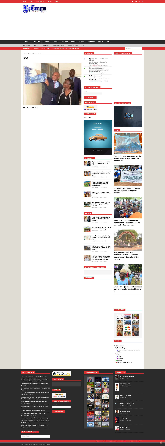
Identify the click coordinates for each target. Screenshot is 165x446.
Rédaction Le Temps (96, 65)
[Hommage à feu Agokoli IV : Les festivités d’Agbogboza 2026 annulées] (87, 204)
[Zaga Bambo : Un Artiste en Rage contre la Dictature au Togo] (120, 333)
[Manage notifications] (161, 442)
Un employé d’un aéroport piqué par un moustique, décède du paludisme (35, 389)
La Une (24, 1)
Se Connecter (26, 45)
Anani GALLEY (125, 427)
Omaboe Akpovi (125, 396)
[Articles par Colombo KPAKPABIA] (117, 379)
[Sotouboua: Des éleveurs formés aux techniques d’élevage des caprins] (128, 175)
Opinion (65, 42)
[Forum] (142, 1)
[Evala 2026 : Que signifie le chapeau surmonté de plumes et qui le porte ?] (128, 274)
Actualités (36, 42)
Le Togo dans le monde (95, 76)
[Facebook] (139, 1)
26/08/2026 (95, 167)
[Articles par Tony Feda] (117, 422)
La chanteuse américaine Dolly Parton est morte (33, 411)
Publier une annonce (58, 45)
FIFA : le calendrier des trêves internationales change (34, 418)
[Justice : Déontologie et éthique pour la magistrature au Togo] (120, 316)
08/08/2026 (95, 207)
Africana (88, 213)
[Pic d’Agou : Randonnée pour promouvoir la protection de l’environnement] (87, 184)
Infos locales (113, 441)
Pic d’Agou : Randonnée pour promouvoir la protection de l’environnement (100, 183)
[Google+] (135, 1)
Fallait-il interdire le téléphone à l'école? (98, 59)
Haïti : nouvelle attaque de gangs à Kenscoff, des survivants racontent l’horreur (33, 414)
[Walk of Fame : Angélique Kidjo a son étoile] (90, 413)
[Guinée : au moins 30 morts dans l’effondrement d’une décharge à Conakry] (87, 247)
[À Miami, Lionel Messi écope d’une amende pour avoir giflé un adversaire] (98, 413)
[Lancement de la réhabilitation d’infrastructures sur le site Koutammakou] (135, 328)
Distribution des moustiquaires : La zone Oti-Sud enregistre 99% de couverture (127, 158)
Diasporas (139, 441)
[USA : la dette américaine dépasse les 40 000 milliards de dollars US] (98, 424)
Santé (73, 42)
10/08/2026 (95, 197)
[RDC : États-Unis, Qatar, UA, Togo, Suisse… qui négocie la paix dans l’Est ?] (87, 237)
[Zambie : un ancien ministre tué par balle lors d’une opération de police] (105, 418)
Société (81, 42)
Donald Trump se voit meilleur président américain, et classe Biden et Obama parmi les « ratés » (34, 380)
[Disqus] (52, 136)
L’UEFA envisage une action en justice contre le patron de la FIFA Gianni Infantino (35, 393)
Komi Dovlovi (125, 384)
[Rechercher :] (133, 48)
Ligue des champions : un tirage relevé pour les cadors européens (34, 384)
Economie (91, 42)
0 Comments (104, 167)
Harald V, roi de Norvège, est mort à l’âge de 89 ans (34, 376)
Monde (131, 441)
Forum (56, 1)
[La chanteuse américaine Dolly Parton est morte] (105, 390)
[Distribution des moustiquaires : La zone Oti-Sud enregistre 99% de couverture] (128, 143)
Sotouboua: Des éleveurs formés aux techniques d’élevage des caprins (127, 190)
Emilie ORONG (125, 411)
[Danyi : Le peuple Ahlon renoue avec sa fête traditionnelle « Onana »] (87, 194)
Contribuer (46, 45)
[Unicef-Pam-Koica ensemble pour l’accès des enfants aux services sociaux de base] (127, 322)
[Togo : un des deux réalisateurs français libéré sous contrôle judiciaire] (87, 163)
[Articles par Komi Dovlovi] (117, 390)
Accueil (25, 42)
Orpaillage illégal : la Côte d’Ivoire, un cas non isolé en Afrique (34, 407)
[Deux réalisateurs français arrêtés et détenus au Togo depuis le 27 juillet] (87, 173)
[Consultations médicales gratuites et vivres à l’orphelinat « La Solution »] (127, 316)
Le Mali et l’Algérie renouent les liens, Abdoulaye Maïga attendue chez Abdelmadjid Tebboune (101, 258)
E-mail (86, 91)
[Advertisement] (82, 27)
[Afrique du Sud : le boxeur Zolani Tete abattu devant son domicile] (105, 402)
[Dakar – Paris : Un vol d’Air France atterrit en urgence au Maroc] (105, 424)
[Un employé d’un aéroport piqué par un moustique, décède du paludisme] (90, 385)
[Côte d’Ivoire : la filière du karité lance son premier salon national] (105, 407)
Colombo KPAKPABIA (127, 376)
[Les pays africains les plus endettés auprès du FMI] (90, 424)
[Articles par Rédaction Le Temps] (117, 406)
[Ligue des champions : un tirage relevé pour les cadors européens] (105, 379)
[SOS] (52, 104)
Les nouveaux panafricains (96, 68)
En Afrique (123, 441)
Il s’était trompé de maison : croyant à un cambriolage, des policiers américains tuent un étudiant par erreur (35, 398)
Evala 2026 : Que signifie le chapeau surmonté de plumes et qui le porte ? (128, 289)
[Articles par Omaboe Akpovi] (117, 398)
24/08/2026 (95, 241)
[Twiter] (132, 1)
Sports (100, 42)
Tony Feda (123, 418)
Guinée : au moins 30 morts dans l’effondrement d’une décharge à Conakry (101, 247)
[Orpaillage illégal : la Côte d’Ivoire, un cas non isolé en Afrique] (87, 229)
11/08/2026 (95, 187)
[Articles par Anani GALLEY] (117, 429)
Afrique (55, 42)
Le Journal (40, 1)
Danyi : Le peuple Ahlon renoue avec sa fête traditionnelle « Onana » (101, 194)
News (31, 1)
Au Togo (46, 42)
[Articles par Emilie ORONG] (117, 412)
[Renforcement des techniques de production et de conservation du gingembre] (120, 328)
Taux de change (87, 117)
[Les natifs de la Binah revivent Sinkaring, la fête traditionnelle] (127, 333)
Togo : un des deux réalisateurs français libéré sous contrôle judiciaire (101, 163)
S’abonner (36, 45)
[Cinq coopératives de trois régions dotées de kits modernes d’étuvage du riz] (135, 322)
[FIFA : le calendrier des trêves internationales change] (98, 396)
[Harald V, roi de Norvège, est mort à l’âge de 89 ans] (90, 379)
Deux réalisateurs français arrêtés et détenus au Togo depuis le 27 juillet (101, 173)
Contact (49, 1)
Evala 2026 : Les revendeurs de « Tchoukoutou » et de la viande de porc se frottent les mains (127, 222)
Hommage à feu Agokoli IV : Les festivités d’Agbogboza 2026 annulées (101, 204)
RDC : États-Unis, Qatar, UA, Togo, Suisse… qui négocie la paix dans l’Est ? (101, 237)
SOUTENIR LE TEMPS (73, 45)
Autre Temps (89, 158)
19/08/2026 (95, 177)
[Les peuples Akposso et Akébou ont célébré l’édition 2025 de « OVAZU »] (120, 322)
